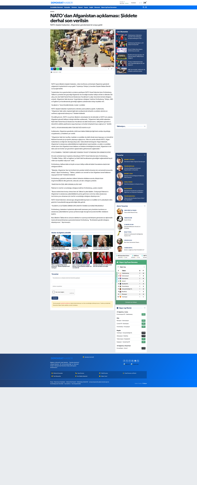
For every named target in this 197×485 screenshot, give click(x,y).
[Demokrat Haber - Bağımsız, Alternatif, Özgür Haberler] (61, 2)
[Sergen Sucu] (120, 241)
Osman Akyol (128, 247)
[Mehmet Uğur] (120, 175)
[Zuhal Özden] (120, 183)
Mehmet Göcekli (129, 159)
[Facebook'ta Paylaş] (52, 69)
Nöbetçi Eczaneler (58, 373)
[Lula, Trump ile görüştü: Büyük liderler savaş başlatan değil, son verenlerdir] (82, 258)
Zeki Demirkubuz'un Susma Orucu (134, 184)
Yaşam (86, 7)
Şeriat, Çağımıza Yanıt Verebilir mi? (134, 250)
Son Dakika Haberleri (82, 376)
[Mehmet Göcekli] (120, 160)
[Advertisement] (131, 99)
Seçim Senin (127, 220)
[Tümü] (144, 126)
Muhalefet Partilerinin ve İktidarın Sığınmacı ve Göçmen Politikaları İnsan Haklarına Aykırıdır (133, 191)
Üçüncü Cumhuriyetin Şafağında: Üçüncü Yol (133, 234)
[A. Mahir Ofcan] (120, 226)
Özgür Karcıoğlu (129, 196)
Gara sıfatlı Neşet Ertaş (130, 212)
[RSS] (138, 361)
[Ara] (144, 7)
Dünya (52, 11)
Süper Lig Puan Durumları (109, 7)
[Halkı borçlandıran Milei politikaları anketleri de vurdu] (61, 240)
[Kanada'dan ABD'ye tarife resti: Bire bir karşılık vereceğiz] (103, 258)
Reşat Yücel (128, 232)
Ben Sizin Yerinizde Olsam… (132, 242)
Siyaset (80, 7)
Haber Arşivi (104, 376)
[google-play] (135, 364)
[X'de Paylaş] (54, 69)
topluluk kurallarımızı (65, 303)
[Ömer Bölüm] (120, 219)
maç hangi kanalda (76, 383)
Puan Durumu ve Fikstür (130, 373)
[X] (127, 361)
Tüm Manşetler (57, 376)
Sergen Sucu (128, 240)
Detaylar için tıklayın (131, 302)
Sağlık (91, 7)
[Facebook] (124, 361)
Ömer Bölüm (128, 217)
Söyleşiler (67, 7)
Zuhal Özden (128, 182)
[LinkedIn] (132, 361)
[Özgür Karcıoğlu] (120, 198)
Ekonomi (97, 7)
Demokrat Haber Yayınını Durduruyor (134, 161)
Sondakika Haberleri (56, 7)
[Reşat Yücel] (120, 234)
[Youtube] (135, 361)
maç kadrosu (67, 383)
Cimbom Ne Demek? (71, 382)
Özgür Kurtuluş (129, 166)
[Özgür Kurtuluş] (120, 168)
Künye (51, 382)
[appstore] (126, 364)
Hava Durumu (80, 373)
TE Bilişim (144, 383)
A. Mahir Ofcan (128, 224)
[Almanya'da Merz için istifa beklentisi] (82, 240)
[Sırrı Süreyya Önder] (120, 211)
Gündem (74, 7)
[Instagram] (129, 361)
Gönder (55, 298)
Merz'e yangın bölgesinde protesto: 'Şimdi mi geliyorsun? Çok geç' (61, 266)
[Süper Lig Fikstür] (144, 308)
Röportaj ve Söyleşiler (59, 382)
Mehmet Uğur (128, 173)
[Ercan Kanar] (120, 190)
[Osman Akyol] (120, 248)
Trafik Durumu (104, 373)
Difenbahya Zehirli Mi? (82, 382)
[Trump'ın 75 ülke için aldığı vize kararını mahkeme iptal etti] (103, 240)
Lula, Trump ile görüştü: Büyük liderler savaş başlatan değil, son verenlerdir (82, 266)
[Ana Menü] (146, 7)
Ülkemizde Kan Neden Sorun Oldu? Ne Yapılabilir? (134, 199)
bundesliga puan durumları (56, 383)
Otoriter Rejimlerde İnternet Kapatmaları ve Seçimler (132, 169)
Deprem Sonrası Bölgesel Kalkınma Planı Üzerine (134, 176)
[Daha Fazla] (60, 69)
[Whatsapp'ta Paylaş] (57, 69)
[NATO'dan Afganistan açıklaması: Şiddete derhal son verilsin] (82, 48)
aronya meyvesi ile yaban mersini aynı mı (99, 382)
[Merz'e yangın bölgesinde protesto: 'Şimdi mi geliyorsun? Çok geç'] (61, 258)
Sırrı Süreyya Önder (130, 210)
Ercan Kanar (128, 188)
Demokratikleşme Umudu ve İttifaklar (132, 227)
